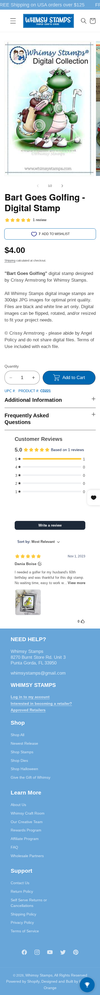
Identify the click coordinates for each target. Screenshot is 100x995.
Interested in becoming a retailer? (41, 703)
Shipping (10, 260)
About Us (18, 805)
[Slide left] (37, 186)
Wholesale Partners (27, 856)
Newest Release (24, 743)
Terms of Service (25, 931)
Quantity (12, 366)
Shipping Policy (23, 914)
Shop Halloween (24, 769)
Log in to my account (30, 697)
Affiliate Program (25, 839)
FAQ (14, 847)
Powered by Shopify (23, 981)
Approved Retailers (28, 710)
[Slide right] (62, 186)
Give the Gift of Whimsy (30, 777)
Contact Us (20, 883)
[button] (13, 20)
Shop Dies (19, 760)
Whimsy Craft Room (28, 813)
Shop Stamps (22, 752)
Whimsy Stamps (39, 975)
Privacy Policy (22, 922)
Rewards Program (26, 830)
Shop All (17, 735)
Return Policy (22, 891)
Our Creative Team (27, 822)
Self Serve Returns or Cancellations (29, 903)
